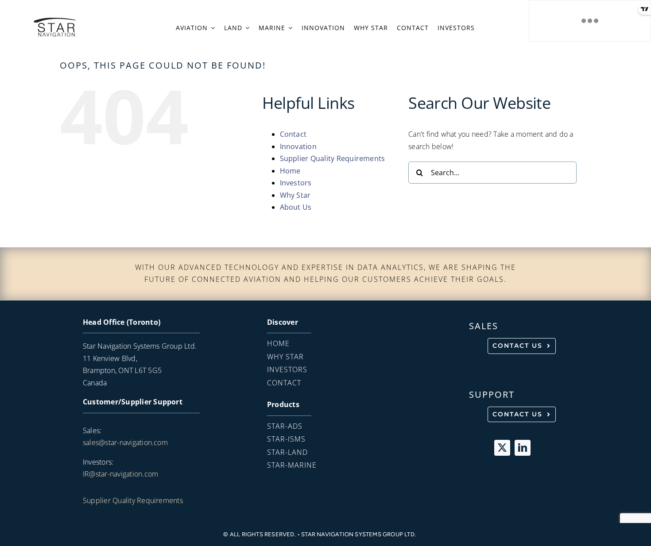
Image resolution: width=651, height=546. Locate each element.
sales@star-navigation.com (125, 442)
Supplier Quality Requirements (332, 158)
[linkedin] (523, 448)
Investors (296, 183)
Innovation (298, 146)
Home (290, 171)
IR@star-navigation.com (120, 474)
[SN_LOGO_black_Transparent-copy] (54, 20)
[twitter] (502, 448)
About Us (296, 207)
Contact (293, 134)
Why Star (295, 195)
